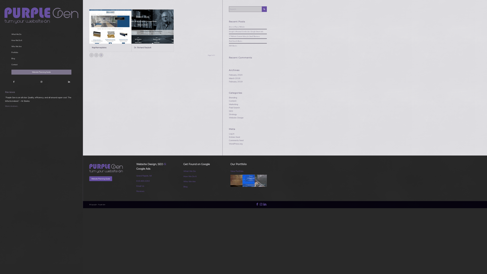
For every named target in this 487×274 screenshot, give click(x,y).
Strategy (233, 114)
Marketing (233, 104)
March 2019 (234, 78)
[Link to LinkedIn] (69, 82)
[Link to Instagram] (41, 82)
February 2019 (235, 81)
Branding (233, 97)
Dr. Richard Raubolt (142, 47)
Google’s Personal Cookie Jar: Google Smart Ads (246, 31)
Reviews (140, 191)
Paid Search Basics (235, 41)
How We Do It (190, 176)
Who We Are (189, 181)
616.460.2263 (143, 181)
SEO (231, 111)
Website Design (236, 117)
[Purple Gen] (41, 14)
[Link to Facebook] (14, 82)
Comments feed (236, 140)
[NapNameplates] (110, 27)
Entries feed (234, 137)
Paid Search (234, 107)
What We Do (189, 171)
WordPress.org (235, 143)
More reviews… (12, 106)
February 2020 (235, 75)
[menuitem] (41, 34)
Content (232, 101)
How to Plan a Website (237, 26)
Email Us (140, 186)
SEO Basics (233, 45)
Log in (231, 133)
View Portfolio (237, 171)
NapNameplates (99, 47)
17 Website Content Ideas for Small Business (244, 36)
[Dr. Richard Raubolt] (153, 27)
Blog (185, 186)
